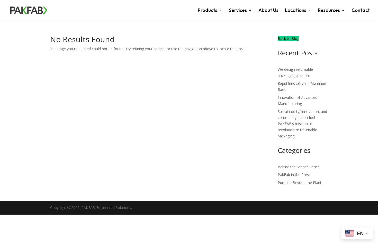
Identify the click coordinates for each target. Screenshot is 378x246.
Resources (329, 10)
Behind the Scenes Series (299, 166)
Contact (361, 10)
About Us (268, 10)
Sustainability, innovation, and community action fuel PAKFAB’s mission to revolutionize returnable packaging (302, 123)
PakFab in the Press (294, 174)
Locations (295, 10)
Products (207, 10)
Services (238, 10)
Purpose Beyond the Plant (299, 182)
